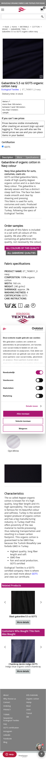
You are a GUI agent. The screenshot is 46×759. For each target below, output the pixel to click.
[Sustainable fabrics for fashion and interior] (22, 9)
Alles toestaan (23, 414)
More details (23, 622)
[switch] (39, 380)
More (19, 157)
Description (7, 157)
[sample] (23, 112)
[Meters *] (23, 101)
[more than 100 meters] (23, 104)
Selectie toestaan (23, 421)
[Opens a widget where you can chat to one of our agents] (10, 754)
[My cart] (42, 9)
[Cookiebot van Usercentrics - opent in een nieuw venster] (32, 329)
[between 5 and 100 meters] (23, 107)
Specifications (32, 157)
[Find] (42, 16)
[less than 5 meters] (23, 109)
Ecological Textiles (10, 89)
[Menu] (2, 9)
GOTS (7, 146)
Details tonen (32, 406)
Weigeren (23, 428)
